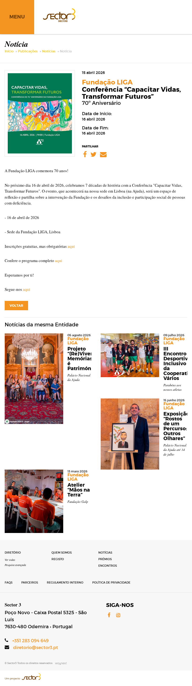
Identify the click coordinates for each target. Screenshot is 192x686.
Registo (58, 559)
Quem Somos (62, 552)
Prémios (105, 559)
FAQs (8, 582)
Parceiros (29, 582)
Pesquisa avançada (15, 565)
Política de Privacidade (111, 582)
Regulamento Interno (65, 582)
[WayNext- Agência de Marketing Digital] (60, 663)
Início (9, 51)
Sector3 (58, 14)
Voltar (16, 305)
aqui (71, 246)
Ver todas (10, 560)
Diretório (13, 552)
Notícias (48, 51)
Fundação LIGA (107, 82)
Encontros (107, 565)
